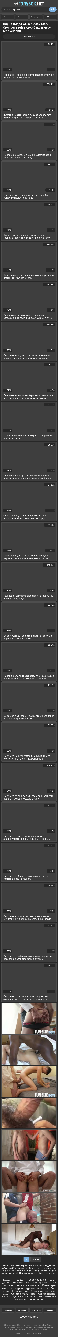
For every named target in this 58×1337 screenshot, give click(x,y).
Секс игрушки (16, 1288)
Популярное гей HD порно (36, 17)
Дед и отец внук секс (24, 1296)
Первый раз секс (40, 1282)
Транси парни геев (20, 1291)
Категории (22, 1310)
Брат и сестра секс (47, 1297)
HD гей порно (7, 17)
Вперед (36, 1259)
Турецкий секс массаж (37, 1288)
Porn (39, 1334)
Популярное (36, 1310)
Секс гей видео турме (23, 1294)
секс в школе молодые (27, 1285)
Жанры (50, 17)
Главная (8, 1310)
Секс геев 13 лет (37, 1280)
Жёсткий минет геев (39, 1291)
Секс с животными (20, 1282)
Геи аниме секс (36, 1299)
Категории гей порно (22, 17)
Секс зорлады (20, 1299)
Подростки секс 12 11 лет (13, 1280)
